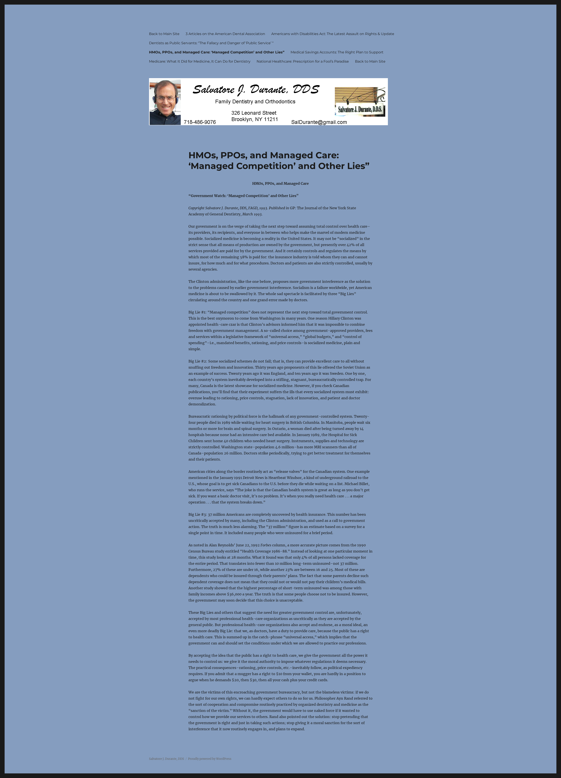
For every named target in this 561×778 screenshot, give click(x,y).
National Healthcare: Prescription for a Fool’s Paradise (303, 61)
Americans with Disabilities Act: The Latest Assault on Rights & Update (332, 34)
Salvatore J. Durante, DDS (166, 759)
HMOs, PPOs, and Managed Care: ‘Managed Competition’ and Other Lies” (216, 52)
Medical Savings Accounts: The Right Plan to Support (337, 52)
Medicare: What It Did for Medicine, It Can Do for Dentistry (199, 61)
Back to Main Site (164, 34)
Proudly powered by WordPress (209, 759)
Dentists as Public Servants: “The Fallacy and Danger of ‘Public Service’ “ (211, 43)
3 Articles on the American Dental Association (225, 34)
